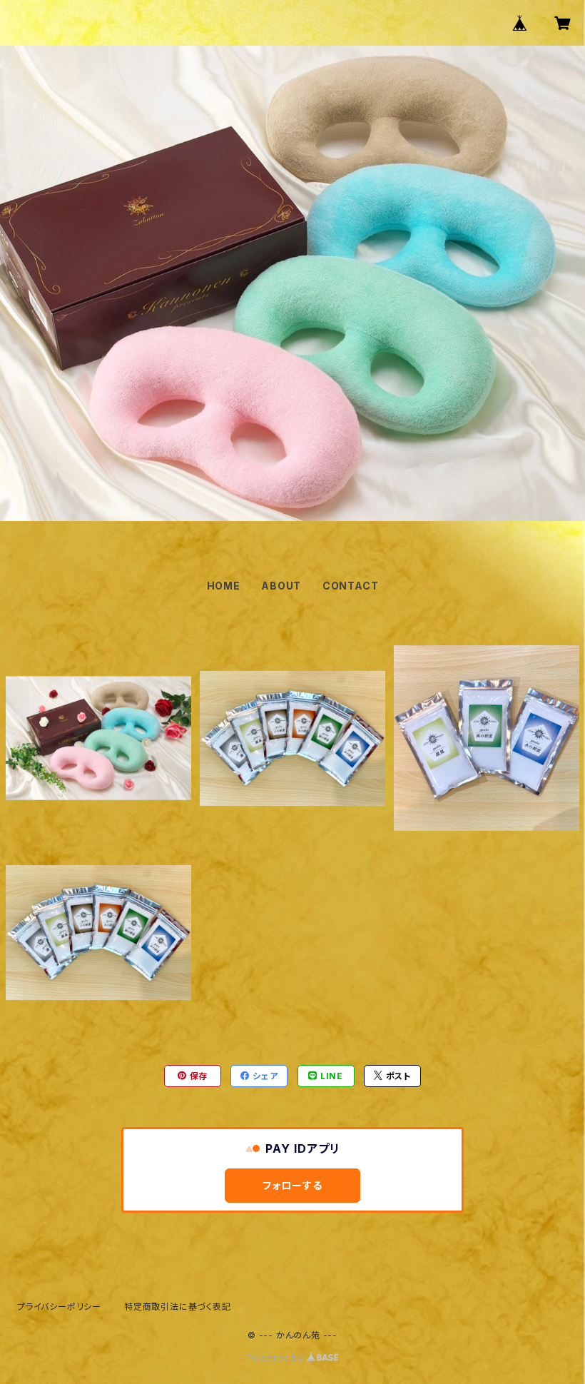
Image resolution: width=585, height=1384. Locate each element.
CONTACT (350, 586)
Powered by (277, 1358)
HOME (223, 586)
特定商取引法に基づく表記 (177, 1306)
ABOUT (281, 586)
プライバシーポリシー (59, 1306)
